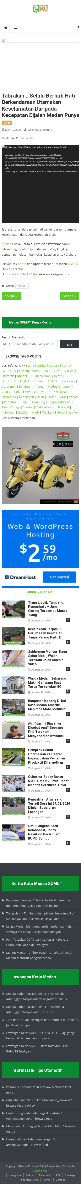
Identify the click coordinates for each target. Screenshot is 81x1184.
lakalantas (9, 397)
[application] (40, 184)
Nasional (63, 407)
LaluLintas (9, 371)
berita (7, 122)
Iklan (40, 397)
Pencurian (68, 381)
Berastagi (10, 402)
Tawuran (44, 392)
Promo (51, 397)
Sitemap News (29, 1180)
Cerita (29, 138)
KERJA (33, 274)
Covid (57, 371)
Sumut (66, 365)
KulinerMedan (41, 376)
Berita (30, 365)
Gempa (30, 392)
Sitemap (70, 1175)
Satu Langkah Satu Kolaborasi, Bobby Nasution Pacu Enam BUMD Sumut (44, 832)
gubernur (8, 412)
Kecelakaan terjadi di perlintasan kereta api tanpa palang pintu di (45, 633)
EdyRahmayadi (28, 412)
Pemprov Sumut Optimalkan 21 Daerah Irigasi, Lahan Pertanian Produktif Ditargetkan (46, 756)
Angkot (24, 381)
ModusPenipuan (59, 386)
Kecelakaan (61, 392)
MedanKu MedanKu (39, 130)
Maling (52, 381)
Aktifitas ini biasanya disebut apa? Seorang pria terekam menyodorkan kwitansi (46, 729)
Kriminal (38, 381)
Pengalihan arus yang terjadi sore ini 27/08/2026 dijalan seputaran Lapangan (49, 805)
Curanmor (9, 386)
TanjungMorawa (59, 402)
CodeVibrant (40, 1170)
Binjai (24, 402)
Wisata (74, 397)
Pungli (40, 386)
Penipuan (25, 386)
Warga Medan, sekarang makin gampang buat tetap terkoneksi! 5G (47, 682)
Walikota (48, 412)
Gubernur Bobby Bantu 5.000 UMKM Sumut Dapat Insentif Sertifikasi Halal (48, 781)
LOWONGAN (20, 274)
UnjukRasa (9, 381)
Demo (58, 376)
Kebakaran (26, 397)
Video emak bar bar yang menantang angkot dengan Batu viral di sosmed (71, 296)
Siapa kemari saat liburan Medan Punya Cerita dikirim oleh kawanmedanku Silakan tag (14, 296)
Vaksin (69, 371)
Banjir (18, 392)
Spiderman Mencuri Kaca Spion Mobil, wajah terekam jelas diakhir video (47, 658)
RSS (57, 1175)
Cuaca (6, 392)
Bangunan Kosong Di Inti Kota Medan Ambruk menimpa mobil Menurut (47, 705)
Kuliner (22, 376)
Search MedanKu (14, 337)
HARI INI (73, 264)
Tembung (38, 402)
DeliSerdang (44, 407)
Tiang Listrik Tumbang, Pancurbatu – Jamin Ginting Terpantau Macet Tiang (47, 609)
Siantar (28, 407)
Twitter (30, 1175)
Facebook (44, 1175)
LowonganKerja (29, 371)
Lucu (47, 371)
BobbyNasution (68, 412)
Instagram (15, 1175)
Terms (46, 1180)
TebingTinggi (11, 407)
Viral (63, 397)
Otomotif (8, 376)
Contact (60, 1180)
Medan (6, 244)
